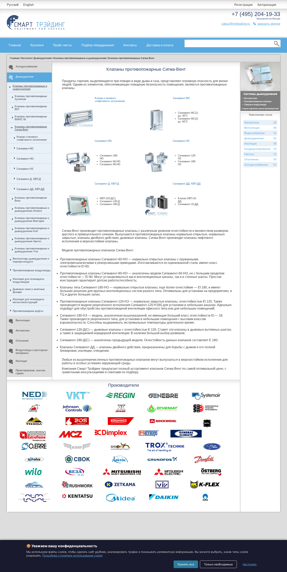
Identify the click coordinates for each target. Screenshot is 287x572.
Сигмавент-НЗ (25, 168)
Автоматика (22, 330)
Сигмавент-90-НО (110, 164)
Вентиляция (23, 320)
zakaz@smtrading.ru (235, 23)
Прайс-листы (62, 45)
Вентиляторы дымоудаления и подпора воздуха (31, 260)
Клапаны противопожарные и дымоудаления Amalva (32, 209)
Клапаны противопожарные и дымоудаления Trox (32, 250)
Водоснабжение (260, 133)
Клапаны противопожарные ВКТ (31, 108)
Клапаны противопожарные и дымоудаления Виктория (32, 219)
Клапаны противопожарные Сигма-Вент (31, 128)
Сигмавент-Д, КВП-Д (29, 179)
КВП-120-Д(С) (108, 198)
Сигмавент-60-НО (110, 161)
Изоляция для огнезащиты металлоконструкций (28, 301)
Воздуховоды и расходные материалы (31, 351)
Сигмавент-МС (25, 148)
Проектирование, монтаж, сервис (31, 372)
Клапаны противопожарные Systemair (31, 98)
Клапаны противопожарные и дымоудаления (30, 87)
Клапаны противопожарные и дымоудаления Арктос (32, 240)
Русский (13, 4)
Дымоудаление (25, 76)
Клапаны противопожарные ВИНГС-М (31, 118)
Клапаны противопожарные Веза (31, 199)
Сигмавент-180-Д (110, 204)
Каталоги (37, 45)
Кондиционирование (260, 148)
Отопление (22, 340)
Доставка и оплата (159, 45)
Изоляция (21, 361)
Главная (15, 45)
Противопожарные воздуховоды (32, 270)
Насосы (260, 154)
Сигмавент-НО (25, 158)
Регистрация (243, 4)
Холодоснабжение (26, 66)
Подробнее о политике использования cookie (72, 555)
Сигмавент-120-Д (110, 201)
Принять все (185, 564)
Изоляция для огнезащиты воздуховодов (28, 280)
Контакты (130, 45)
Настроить (250, 564)
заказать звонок (268, 23)
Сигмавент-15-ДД (188, 204)
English (28, 4)
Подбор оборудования (97, 45)
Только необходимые (218, 564)
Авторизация (266, 4)
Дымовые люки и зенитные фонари (29, 291)
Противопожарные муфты (28, 311)
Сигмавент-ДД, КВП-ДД (30, 189)
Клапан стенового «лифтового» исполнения (32, 138)
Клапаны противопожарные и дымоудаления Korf (32, 230)
